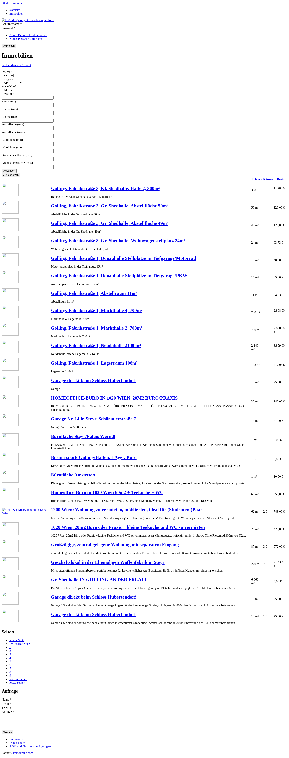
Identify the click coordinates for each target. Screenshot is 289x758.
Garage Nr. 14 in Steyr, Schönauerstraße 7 (93, 418)
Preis (280, 179)
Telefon (7, 707)
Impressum (16, 739)
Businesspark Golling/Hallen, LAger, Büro (94, 457)
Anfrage (8, 711)
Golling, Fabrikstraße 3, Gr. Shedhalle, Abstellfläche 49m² (109, 223)
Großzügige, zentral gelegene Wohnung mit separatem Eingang (115, 544)
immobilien (16, 13)
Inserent (6, 72)
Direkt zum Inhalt (12, 3)
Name (6, 699)
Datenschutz (17, 742)
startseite (14, 10)
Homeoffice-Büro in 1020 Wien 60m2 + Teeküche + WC (107, 492)
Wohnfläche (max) (13, 132)
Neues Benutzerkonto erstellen (28, 35)
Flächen (257, 179)
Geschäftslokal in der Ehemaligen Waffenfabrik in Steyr (108, 562)
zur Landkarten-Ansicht (16, 65)
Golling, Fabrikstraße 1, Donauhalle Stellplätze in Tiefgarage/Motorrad (123, 258)
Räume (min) (10, 109)
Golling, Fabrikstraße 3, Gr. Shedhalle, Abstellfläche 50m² (109, 205)
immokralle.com (23, 753)
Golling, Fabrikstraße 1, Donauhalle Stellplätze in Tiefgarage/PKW (119, 275)
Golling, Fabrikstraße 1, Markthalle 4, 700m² (96, 310)
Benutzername (12, 24)
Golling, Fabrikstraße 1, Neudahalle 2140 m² (96, 345)
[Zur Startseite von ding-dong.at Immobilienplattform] (28, 20)
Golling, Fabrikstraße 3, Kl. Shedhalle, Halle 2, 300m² (105, 188)
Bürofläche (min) (12, 139)
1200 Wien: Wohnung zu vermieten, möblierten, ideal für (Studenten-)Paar (126, 509)
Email (6, 703)
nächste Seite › (18, 679)
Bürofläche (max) (12, 147)
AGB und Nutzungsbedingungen (30, 746)
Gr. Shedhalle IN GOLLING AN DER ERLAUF (99, 579)
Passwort (8, 28)
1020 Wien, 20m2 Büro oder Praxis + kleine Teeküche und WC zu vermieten (128, 527)
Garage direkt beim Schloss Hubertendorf (93, 380)
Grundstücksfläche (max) (17, 162)
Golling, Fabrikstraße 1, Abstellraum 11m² (94, 293)
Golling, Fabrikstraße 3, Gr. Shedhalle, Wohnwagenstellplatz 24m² (118, 240)
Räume (268, 179)
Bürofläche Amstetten (73, 474)
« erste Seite (16, 640)
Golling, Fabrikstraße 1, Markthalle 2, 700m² (96, 328)
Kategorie (8, 79)
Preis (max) (9, 101)
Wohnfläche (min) (13, 124)
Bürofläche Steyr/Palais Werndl (83, 436)
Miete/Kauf (9, 86)
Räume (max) (10, 116)
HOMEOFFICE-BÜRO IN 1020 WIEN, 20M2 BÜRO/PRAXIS (114, 398)
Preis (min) (8, 93)
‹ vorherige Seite (19, 643)
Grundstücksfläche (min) (17, 155)
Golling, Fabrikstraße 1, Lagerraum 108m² (94, 363)
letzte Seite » (17, 682)
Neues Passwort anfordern (25, 38)
